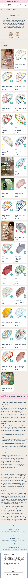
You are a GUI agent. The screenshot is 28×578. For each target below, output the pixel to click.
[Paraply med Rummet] (7, 77)
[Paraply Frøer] (7, 184)
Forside (2, 9)
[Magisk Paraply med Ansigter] (20, 77)
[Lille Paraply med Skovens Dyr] (20, 119)
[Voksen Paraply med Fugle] (20, 270)
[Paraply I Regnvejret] (7, 356)
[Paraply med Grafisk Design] (7, 335)
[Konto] (20, 5)
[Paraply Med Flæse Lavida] (20, 184)
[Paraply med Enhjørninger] (20, 313)
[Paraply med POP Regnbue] (7, 206)
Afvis (13, 571)
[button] (2, 1)
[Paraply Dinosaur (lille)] (20, 163)
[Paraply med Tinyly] (7, 292)
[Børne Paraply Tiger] (20, 292)
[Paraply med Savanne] (7, 313)
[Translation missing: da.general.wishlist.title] (23, 5)
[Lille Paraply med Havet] (20, 141)
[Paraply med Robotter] (20, 98)
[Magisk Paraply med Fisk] (20, 206)
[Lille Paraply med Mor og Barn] (7, 141)
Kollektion (8, 9)
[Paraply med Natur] (7, 248)
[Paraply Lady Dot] (7, 270)
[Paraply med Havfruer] (7, 98)
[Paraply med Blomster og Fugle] (20, 335)
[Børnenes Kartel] (24, 396)
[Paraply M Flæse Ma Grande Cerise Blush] (20, 356)
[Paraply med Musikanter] (7, 119)
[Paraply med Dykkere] (20, 228)
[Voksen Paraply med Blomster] (20, 55)
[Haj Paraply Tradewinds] (20, 248)
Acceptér (13, 568)
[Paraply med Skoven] (7, 378)
